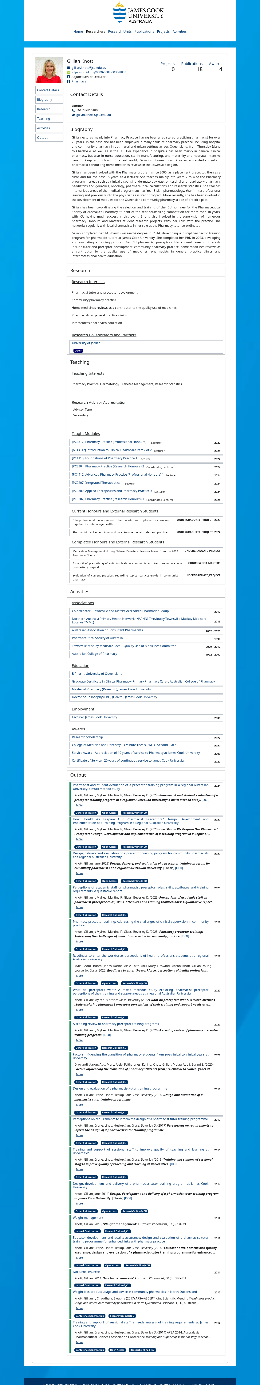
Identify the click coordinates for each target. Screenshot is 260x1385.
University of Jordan (86, 343)
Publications (144, 31)
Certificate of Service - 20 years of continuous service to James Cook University (128, 760)
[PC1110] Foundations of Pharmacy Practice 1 (104, 458)
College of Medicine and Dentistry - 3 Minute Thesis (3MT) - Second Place (124, 745)
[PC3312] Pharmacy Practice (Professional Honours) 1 (110, 442)
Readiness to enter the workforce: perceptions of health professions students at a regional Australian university (141, 957)
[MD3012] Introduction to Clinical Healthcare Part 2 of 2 (112, 450)
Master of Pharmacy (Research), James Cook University (111, 689)
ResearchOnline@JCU (135, 812)
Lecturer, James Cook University (94, 717)
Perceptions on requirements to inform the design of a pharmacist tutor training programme (140, 1119)
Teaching (43, 118)
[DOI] (205, 800)
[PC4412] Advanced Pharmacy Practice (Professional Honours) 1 (118, 474)
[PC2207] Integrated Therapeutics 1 (97, 483)
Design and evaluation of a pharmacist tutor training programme (120, 1088)
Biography (44, 99)
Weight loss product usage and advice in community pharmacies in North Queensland (135, 1292)
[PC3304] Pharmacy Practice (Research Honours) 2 (108, 466)
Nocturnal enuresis (86, 1272)
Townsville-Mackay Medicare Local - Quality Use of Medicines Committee (124, 646)
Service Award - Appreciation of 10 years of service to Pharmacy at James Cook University (136, 753)
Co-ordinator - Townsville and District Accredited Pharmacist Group (120, 611)
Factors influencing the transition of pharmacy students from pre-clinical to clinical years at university (141, 1056)
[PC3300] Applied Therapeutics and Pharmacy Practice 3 (112, 491)
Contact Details (48, 90)
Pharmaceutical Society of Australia (97, 638)
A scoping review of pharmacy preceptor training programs (116, 1024)
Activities (180, 31)
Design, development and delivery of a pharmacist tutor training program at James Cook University (141, 1185)
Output (42, 137)
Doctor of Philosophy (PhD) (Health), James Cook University (114, 697)
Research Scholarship (87, 737)
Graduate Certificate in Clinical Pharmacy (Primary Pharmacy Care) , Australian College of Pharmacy (143, 681)
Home (78, 31)
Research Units (120, 31)
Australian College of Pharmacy (94, 654)
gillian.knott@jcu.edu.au (89, 68)
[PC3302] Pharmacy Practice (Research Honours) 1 (108, 499)
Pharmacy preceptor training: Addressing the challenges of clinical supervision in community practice (141, 923)
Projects (163, 31)
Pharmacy (79, 81)
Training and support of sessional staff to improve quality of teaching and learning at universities (141, 1151)
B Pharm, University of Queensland (97, 673)
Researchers (95, 31)
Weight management (88, 1217)
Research (43, 109)
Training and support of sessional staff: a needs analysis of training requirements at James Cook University (141, 1324)
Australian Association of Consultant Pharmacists (107, 630)
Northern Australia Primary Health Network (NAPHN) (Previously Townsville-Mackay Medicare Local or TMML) (139, 620)
